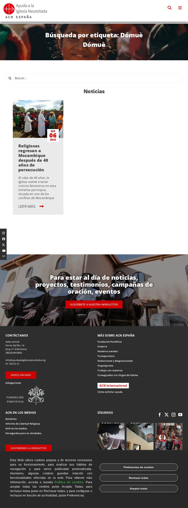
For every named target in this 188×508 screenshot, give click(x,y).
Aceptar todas (138, 488)
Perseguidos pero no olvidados (23, 433)
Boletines (11, 419)
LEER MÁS (27, 206)
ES (3, 256)
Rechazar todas (138, 477)
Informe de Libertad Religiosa (23, 423)
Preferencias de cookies (139, 467)
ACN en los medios (16, 428)
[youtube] (180, 415)
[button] (169, 8)
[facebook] (160, 415)
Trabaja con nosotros (109, 370)
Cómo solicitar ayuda (109, 391)
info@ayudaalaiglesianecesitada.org (26, 360)
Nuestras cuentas (107, 351)
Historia (102, 346)
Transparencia (106, 356)
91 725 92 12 (12, 363)
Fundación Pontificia (109, 341)
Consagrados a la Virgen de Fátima (117, 375)
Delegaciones (13, 382)
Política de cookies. (69, 482)
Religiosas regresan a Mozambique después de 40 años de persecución (33, 157)
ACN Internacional (113, 386)
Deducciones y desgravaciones (115, 360)
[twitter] (166, 415)
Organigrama (105, 365)
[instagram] (173, 415)
